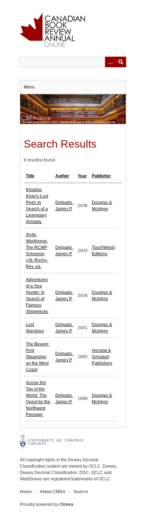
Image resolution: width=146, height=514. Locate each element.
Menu (29, 87)
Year (82, 175)
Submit (121, 62)
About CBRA (53, 491)
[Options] (110, 62)
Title (30, 175)
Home (26, 491)
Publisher (101, 175)
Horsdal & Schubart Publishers (102, 357)
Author (62, 175)
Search (80, 491)
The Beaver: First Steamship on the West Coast (37, 357)
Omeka (66, 504)
